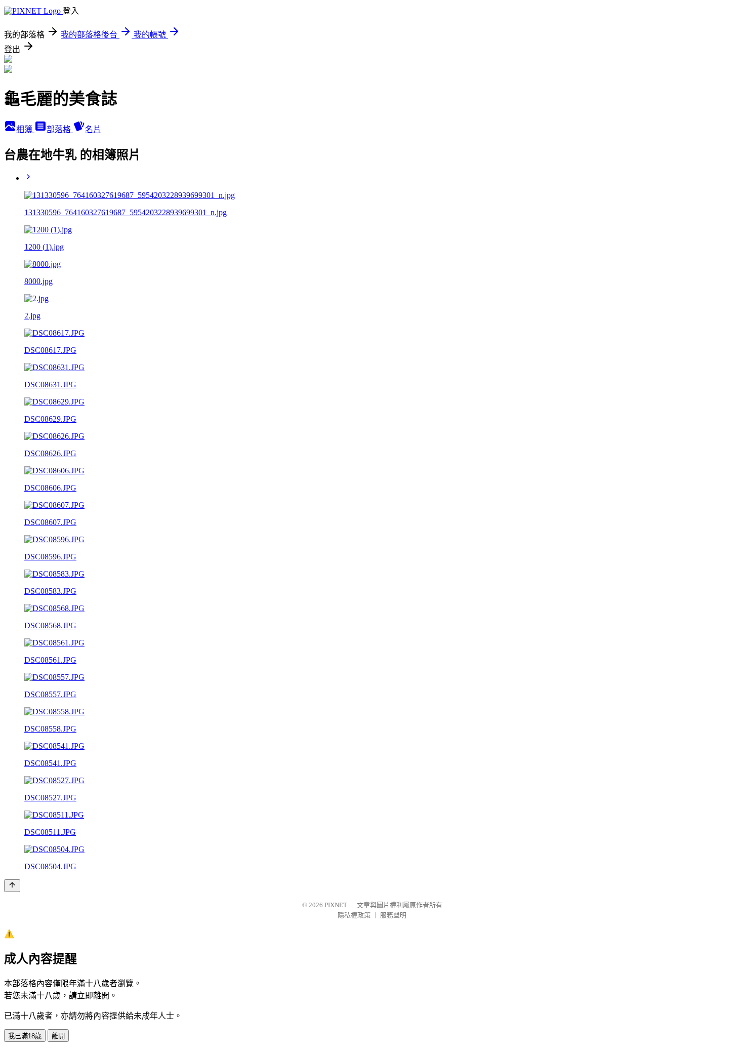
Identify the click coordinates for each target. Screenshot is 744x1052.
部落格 (60, 129)
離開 (58, 1036)
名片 (93, 129)
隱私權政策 (354, 915)
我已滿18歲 (25, 1036)
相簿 (25, 129)
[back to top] (12, 885)
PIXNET (335, 905)
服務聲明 (393, 915)
